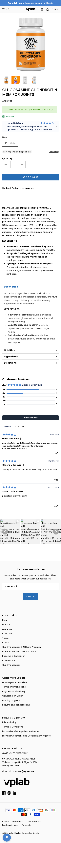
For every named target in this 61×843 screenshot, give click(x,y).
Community (8, 660)
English (55, 9)
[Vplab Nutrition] (30, 9)
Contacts (7, 633)
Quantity (7, 158)
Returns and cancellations (16, 704)
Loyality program (11, 700)
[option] (30, 43)
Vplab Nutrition (15, 833)
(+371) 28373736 (11, 765)
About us (7, 628)
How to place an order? (14, 682)
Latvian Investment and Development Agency (26, 735)
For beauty (26, 825)
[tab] (30, 287)
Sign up (30, 596)
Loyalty (6, 624)
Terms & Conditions (12, 726)
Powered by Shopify (30, 833)
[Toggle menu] (3, 9)
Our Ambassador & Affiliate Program (21, 646)
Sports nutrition (18, 821)
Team (5, 637)
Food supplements (10, 825)
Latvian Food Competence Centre (20, 731)
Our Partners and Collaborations (19, 651)
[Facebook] (4, 793)
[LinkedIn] (14, 793)
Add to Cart (30, 177)
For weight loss (35, 821)
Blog (4, 619)
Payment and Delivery (13, 691)
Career (6, 642)
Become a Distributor (13, 655)
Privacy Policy (9, 722)
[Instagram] (9, 793)
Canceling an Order (12, 695)
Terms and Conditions (14, 686)
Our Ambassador (11, 664)
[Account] (41, 9)
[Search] (9, 9)
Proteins (5, 821)
